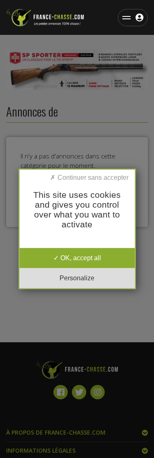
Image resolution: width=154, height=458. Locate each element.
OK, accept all (80, 257)
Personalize (77, 278)
